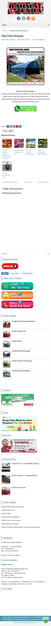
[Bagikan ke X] (8, 131)
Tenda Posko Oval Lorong (22, 361)
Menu (5, 273)
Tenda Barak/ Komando (21, 371)
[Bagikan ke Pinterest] (12, 131)
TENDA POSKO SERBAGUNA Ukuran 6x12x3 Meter (20, 527)
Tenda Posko (17, 341)
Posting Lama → (44, 182)
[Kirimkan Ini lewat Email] (3, 131)
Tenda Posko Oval (19, 331)
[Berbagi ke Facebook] (10, 131)
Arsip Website (27, 273)
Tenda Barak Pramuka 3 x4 (19, 152)
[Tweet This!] (11, 126)
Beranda (27, 182)
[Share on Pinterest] (17, 126)
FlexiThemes (17, 622)
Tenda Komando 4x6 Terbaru (42, 152)
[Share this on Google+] (14, 126)
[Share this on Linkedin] (20, 126)
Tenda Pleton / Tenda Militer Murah (25, 463)
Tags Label (14, 273)
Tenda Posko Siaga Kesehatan (23, 321)
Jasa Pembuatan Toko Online (38, 619)
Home (4, 31)
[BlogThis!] (6, 131)
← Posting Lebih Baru (9, 182)
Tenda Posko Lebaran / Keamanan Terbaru (6, 154)
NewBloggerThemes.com (30, 622)
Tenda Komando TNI (6, 175)
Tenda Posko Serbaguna (12, 35)
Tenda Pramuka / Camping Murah (24, 475)
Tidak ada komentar (39, 39)
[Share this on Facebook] (8, 126)
